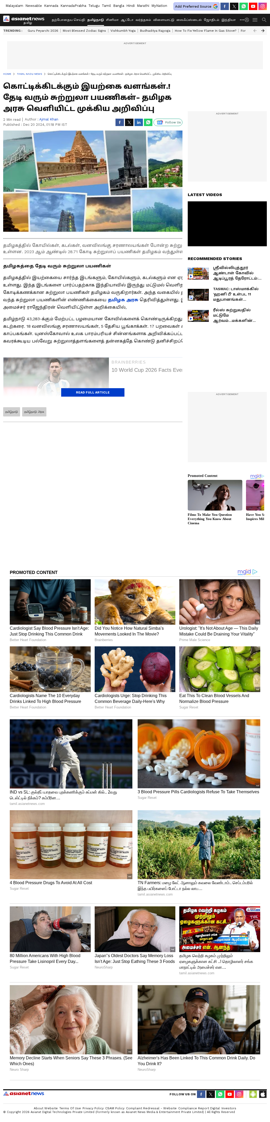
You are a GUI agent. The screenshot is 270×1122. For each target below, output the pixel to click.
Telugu (94, 6)
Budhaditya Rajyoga (155, 31)
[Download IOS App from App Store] (262, 1094)
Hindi (130, 6)
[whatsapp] (243, 6)
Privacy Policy (93, 1108)
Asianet (23, 1093)
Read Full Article (93, 392)
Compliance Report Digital (199, 1108)
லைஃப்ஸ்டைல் (189, 20)
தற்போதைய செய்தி (68, 20)
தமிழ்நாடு (95, 20)
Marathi (143, 6)
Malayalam (14, 6)
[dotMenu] (242, 20)
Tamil (106, 6)
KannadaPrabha (73, 6)
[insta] (262, 6)
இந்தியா (228, 20)
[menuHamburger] (255, 20)
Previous (255, 31)
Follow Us (173, 122)
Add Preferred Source (193, 6)
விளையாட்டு (163, 20)
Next (263, 31)
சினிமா (112, 20)
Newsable (33, 6)
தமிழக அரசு (124, 299)
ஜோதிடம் (211, 20)
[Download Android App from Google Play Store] (253, 1094)
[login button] (248, 19)
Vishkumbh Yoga (123, 31)
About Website (46, 1108)
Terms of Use (70, 1108)
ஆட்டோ (127, 20)
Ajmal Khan (48, 119)
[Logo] (25, 20)
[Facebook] (224, 6)
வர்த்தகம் (143, 20)
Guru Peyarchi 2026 (43, 31)
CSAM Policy (114, 1108)
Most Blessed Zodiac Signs (84, 31)
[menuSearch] (264, 20)
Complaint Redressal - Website (151, 1108)
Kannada (51, 6)
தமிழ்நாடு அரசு (34, 412)
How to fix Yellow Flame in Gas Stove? (205, 31)
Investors (228, 1108)
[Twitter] (234, 6)
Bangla (118, 6)
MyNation (159, 6)
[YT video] (253, 6)
